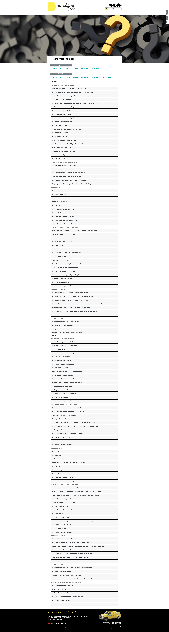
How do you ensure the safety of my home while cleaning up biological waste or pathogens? (71, 307)
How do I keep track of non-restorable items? (62, 278)
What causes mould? (56, 455)
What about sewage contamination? (60, 125)
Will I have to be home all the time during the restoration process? (66, 252)
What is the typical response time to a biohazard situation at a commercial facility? (70, 542)
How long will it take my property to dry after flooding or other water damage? (69, 88)
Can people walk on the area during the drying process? (64, 393)
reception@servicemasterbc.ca (114, 628)
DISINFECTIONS (96, 68)
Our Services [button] (56, 12)
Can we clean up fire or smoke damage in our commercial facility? (66, 407)
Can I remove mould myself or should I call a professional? (64, 220)
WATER (55, 68)
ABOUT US (50, 616)
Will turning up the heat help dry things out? (61, 110)
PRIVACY (54, 619)
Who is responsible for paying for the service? (62, 286)
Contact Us (86, 12)
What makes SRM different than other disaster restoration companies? (67, 596)
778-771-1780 (115, 5)
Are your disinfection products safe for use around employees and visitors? (68, 575)
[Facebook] (167, 11)
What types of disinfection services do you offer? (63, 325)
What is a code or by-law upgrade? (59, 245)
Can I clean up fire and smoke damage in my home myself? (64, 165)
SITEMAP (50, 619)
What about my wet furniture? (58, 158)
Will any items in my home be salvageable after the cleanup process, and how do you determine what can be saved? (77, 304)
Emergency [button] (110, 12)
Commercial (60, 74)
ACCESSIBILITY (60, 619)
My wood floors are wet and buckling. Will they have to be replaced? (66, 129)
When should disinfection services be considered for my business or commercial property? (72, 567)
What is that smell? (56, 205)
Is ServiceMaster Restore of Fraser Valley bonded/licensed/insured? (67, 234)
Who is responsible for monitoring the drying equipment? (64, 118)
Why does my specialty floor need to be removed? (63, 136)
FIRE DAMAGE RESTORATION (67, 617)
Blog (82, 12)
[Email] (167, 19)
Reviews (115, 12)
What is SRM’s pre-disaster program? (60, 604)
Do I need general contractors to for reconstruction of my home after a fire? (69, 172)
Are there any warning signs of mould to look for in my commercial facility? (68, 462)
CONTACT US (85, 616)
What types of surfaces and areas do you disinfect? (63, 329)
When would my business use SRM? (59, 589)
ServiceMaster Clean (64, 621)
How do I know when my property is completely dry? (63, 107)
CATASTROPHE (107, 77)
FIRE (61, 68)
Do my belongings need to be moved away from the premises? (65, 267)
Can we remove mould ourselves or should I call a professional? (65, 481)
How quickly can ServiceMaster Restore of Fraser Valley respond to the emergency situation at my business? (75, 495)
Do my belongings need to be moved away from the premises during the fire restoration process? (73, 184)
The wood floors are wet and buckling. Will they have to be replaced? (67, 371)
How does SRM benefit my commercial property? (62, 593)
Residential (60, 65)
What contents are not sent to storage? (61, 437)
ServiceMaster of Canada (75, 621)
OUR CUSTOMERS (63, 616)
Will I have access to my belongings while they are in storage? (65, 275)
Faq (79, 12)
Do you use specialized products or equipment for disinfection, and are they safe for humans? (72, 553)
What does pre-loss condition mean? (60, 238)
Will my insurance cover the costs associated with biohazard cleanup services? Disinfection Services (74, 315)
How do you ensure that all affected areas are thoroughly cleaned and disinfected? (70, 557)
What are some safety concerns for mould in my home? (64, 209)
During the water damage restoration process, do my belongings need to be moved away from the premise (75, 103)
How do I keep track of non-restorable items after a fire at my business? (68, 430)
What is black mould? (56, 212)
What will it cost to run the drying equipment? (62, 121)
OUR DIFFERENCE (71, 616)
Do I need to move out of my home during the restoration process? (66, 99)
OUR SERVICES (56, 616)
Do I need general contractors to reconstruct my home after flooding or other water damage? (72, 92)
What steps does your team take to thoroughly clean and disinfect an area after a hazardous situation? (74, 300)
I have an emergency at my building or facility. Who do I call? (65, 487)
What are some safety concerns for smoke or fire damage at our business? (68, 411)
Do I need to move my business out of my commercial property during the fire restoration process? (73, 422)
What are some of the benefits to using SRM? (62, 600)
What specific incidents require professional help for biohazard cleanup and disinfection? (71, 539)
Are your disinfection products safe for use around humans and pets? (67, 332)
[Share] (167, 22)
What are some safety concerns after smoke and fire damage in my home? (68, 169)
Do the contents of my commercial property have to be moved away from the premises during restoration (75, 521)
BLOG (80, 616)
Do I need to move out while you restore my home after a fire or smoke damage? (69, 180)
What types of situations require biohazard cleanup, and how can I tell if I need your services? (72, 296)
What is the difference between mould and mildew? (63, 216)
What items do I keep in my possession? (60, 282)
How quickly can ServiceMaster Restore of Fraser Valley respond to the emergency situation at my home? (75, 230)
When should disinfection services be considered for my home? (65, 321)
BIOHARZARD (84, 68)
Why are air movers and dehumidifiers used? (61, 114)
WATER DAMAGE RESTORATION (54, 617)
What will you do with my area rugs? (60, 132)
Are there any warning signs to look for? (61, 201)
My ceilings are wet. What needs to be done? (61, 147)
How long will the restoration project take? (61, 260)
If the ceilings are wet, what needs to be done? (62, 386)
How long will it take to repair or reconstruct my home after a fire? (66, 176)
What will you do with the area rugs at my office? (62, 375)
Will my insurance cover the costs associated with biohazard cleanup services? (69, 561)
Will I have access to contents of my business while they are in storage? (67, 433)
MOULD (68, 68)
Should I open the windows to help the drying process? (64, 151)
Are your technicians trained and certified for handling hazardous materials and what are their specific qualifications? (78, 546)
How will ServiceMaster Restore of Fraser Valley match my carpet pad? (67, 144)
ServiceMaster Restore (53, 621)
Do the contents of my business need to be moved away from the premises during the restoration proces (75, 426)
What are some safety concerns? (59, 470)
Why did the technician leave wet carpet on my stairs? (64, 140)
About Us (50, 12)
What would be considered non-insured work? (62, 241)
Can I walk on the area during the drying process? (62, 155)
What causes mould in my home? (59, 194)
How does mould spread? (57, 198)
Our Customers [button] (63, 12)
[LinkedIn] (167, 16)
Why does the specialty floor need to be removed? (63, 379)
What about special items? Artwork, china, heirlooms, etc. (64, 271)
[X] (167, 14)
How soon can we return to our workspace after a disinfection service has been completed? (72, 579)
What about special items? (58, 441)
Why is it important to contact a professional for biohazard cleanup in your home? (70, 292)
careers (119, 12)
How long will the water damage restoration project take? (64, 96)
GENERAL (75, 68)
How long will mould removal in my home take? (62, 224)
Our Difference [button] (72, 12)
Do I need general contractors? (59, 256)
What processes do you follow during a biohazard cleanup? (64, 550)
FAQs (77, 616)
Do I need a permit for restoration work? (61, 249)
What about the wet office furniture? (60, 397)
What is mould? (55, 190)
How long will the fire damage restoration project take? (64, 415)
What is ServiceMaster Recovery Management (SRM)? (63, 585)
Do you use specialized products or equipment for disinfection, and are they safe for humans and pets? (74, 311)
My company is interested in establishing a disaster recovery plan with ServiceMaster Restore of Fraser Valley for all (77, 491)
